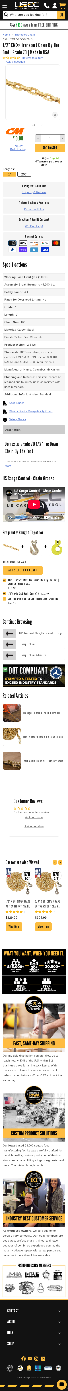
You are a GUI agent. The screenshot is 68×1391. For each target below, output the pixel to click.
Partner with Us (34, 209)
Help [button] (10, 1332)
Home (6, 34)
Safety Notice (17, 419)
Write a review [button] (34, 817)
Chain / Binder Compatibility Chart (30, 411)
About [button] (11, 1321)
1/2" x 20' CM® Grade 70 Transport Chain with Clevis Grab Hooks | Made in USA (19, 903)
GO (61, 15)
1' (9, 174)
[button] (4, 6)
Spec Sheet (16, 402)
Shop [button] (10, 1343)
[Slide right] (42, 125)
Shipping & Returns (34, 192)
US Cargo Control (29, 1378)
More (8, 465)
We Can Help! (34, 226)
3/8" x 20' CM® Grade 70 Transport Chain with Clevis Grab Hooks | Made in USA (48, 903)
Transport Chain (25, 34)
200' (24, 174)
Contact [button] (13, 1310)
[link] (24, 594)
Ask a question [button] (34, 826)
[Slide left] (26, 125)
